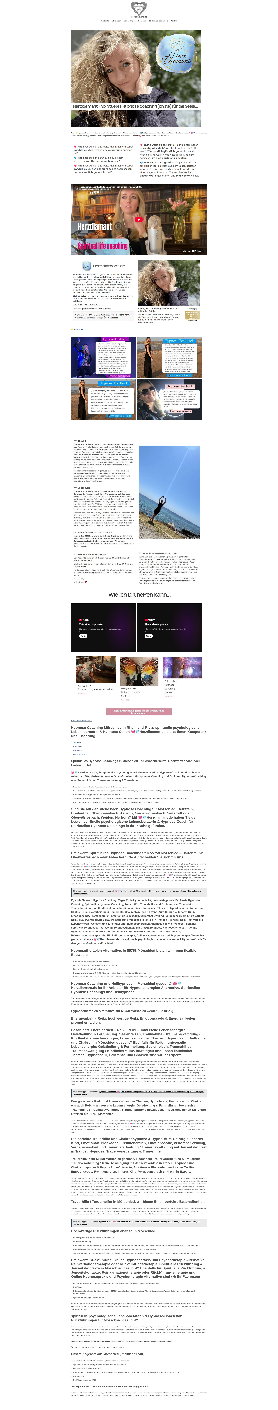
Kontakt (174, 21)
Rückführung (77, 746)
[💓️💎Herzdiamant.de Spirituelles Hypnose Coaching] (139, 9)
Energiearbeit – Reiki (80, 754)
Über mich (116, 21)
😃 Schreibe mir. (77, 329)
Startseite (105, 21)
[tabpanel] (139, 580)
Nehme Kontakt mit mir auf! (81, 721)
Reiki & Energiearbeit (158, 21)
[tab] (140, 425)
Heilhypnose (77, 750)
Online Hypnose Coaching (135, 21)
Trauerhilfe (77, 743)
